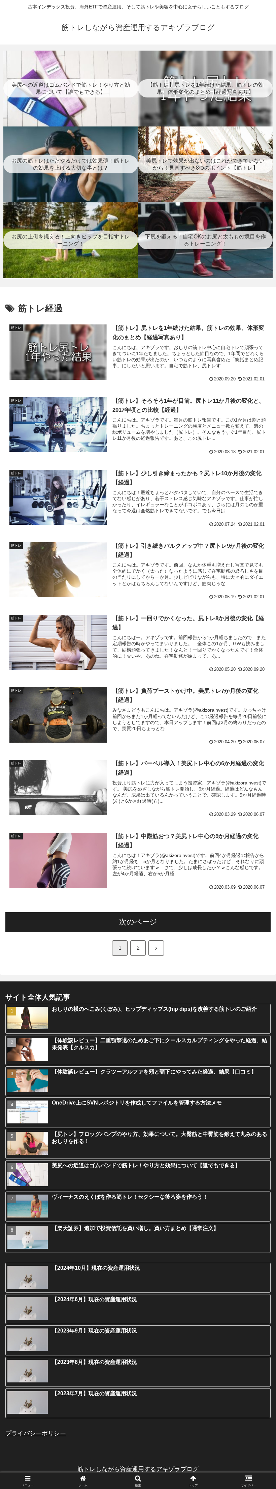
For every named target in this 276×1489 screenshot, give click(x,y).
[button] (255, 1094)
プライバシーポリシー (35, 1433)
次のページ (138, 922)
